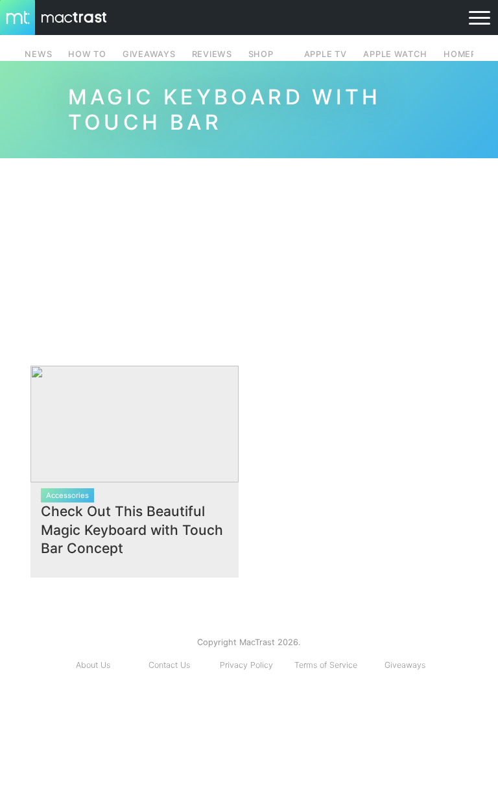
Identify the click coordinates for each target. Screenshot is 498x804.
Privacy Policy (246, 665)
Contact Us (169, 665)
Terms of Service (325, 665)
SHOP (261, 54)
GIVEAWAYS (149, 54)
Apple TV (325, 54)
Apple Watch (395, 54)
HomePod (467, 54)
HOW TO (87, 54)
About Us (93, 665)
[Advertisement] (249, 257)
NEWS (38, 54)
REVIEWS (212, 54)
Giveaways (405, 665)
